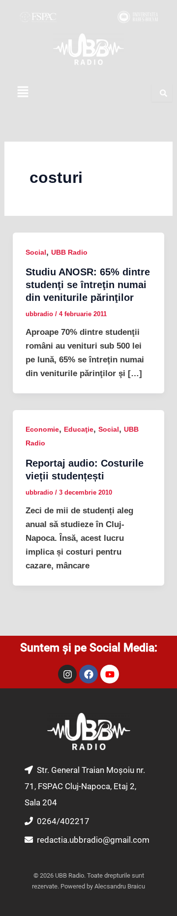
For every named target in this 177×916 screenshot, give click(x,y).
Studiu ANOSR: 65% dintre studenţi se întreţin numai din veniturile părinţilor (88, 284)
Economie (42, 429)
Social (36, 252)
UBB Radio (69, 252)
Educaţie (78, 429)
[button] (22, 92)
